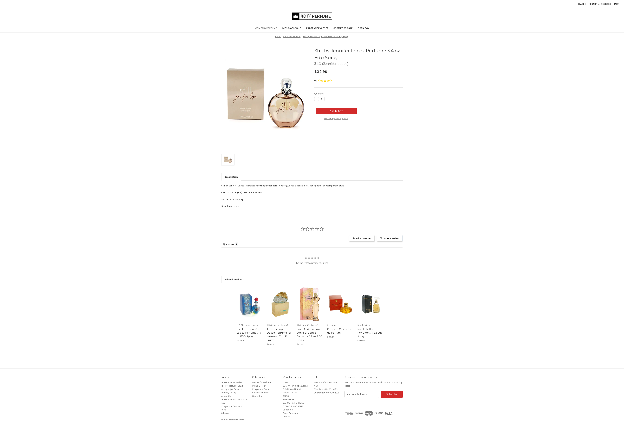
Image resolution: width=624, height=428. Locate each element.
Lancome (288, 409)
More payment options (336, 118)
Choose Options (340, 307)
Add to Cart (250, 307)
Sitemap (225, 413)
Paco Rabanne (290, 413)
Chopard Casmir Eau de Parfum (340, 331)
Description (231, 176)
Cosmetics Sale (343, 28)
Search (582, 4)
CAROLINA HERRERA (293, 403)
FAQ (223, 403)
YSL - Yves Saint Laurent (295, 385)
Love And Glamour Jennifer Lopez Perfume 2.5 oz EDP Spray (310, 335)
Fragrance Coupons (231, 406)
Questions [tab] (228, 244)
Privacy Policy (228, 392)
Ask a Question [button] (363, 238)
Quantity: (319, 93)
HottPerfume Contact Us (234, 399)
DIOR (285, 382)
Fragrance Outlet (317, 28)
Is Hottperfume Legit (232, 385)
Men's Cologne (291, 28)
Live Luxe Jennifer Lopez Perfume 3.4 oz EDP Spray (248, 333)
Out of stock (280, 307)
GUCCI (286, 396)
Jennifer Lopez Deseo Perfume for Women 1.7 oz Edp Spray (279, 335)
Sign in (593, 4)
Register (606, 4)
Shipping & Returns (231, 389)
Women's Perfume (266, 28)
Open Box (364, 28)
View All (287, 416)
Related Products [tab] (234, 279)
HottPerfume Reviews (232, 382)
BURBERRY (288, 399)
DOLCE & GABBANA (293, 406)
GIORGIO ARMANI (292, 389)
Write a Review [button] (391, 238)
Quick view (249, 301)
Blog (223, 409)
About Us (226, 396)
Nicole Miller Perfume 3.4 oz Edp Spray (370, 333)
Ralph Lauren (290, 392)
